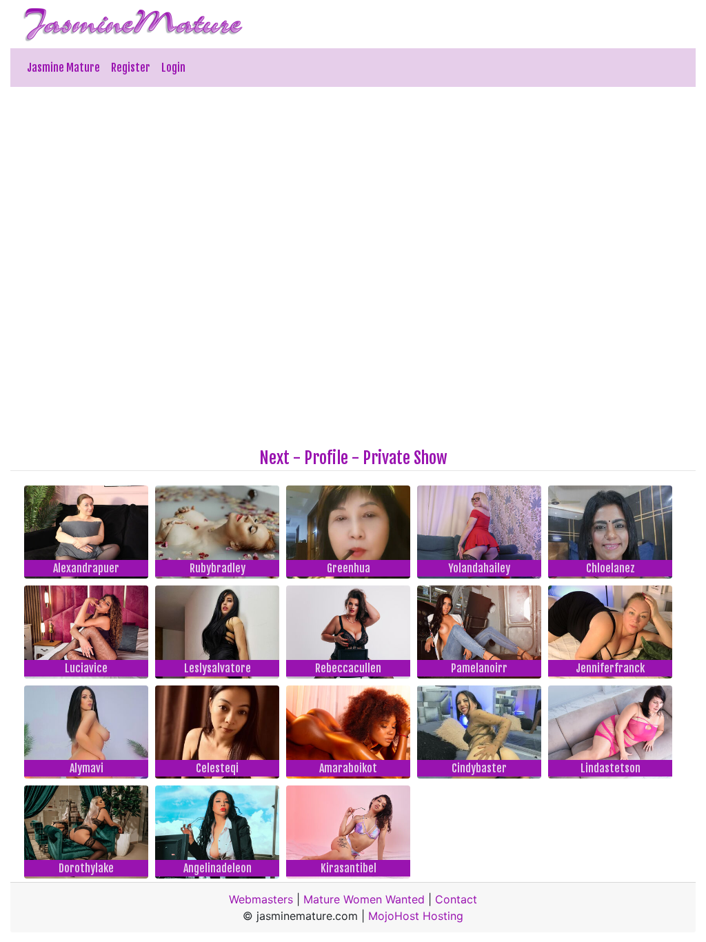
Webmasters (261, 899)
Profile (326, 458)
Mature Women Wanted (364, 899)
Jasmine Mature (63, 67)
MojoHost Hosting (415, 916)
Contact (456, 899)
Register (130, 67)
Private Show (405, 458)
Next (274, 458)
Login (173, 67)
